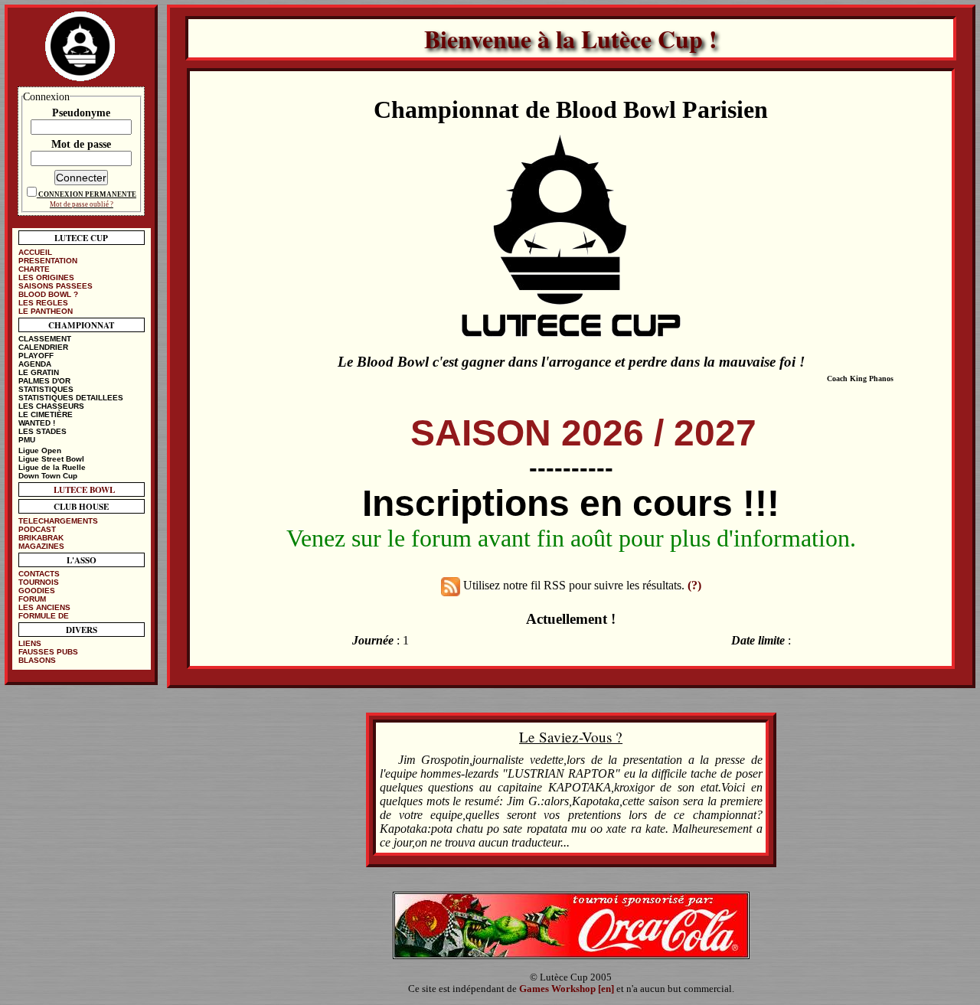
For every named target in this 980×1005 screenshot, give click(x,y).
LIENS (29, 643)
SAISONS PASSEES (55, 286)
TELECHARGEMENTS (58, 521)
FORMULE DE (43, 616)
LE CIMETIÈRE (45, 414)
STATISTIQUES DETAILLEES (70, 397)
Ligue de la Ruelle (52, 467)
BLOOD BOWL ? (48, 294)
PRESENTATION (47, 260)
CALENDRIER (43, 347)
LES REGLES (43, 303)
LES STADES (42, 431)
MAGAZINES (41, 546)
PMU (26, 440)
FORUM (32, 599)
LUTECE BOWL (84, 489)
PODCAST (37, 529)
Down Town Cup (47, 476)
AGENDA (34, 364)
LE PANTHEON (45, 311)
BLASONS (37, 660)
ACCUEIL (35, 252)
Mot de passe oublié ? (81, 204)
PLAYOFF (36, 355)
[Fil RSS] (450, 585)
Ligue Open (39, 450)
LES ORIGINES (46, 277)
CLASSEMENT (44, 338)
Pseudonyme (81, 112)
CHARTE (34, 269)
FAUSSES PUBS (48, 652)
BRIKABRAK (41, 537)
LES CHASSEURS (51, 406)
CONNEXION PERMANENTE (87, 194)
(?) (694, 585)
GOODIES (36, 590)
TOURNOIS (38, 582)
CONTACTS (39, 573)
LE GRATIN (38, 372)
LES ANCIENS (44, 607)
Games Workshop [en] (566, 989)
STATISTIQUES (46, 389)
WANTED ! (36, 423)
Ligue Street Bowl (51, 459)
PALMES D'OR (44, 381)
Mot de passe (81, 144)
